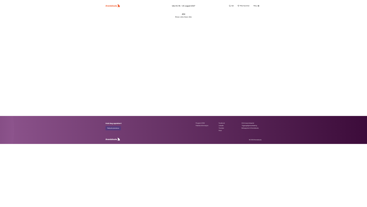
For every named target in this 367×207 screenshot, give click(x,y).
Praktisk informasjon (202, 125)
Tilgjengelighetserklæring (249, 125)
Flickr (220, 130)
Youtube (221, 128)
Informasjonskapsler (248, 123)
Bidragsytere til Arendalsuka (250, 128)
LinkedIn (221, 125)
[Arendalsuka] (113, 5)
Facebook (222, 123)
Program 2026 (200, 123)
